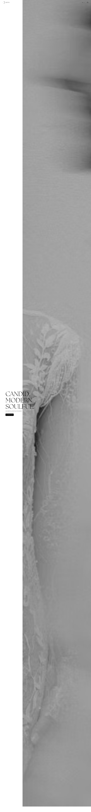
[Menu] (88, 2)
